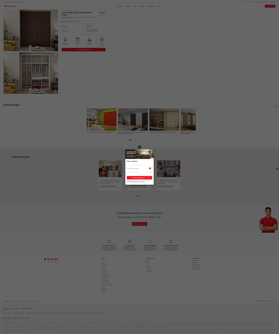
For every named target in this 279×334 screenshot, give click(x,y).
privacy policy (141, 180)
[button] (139, 177)
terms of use (147, 180)
